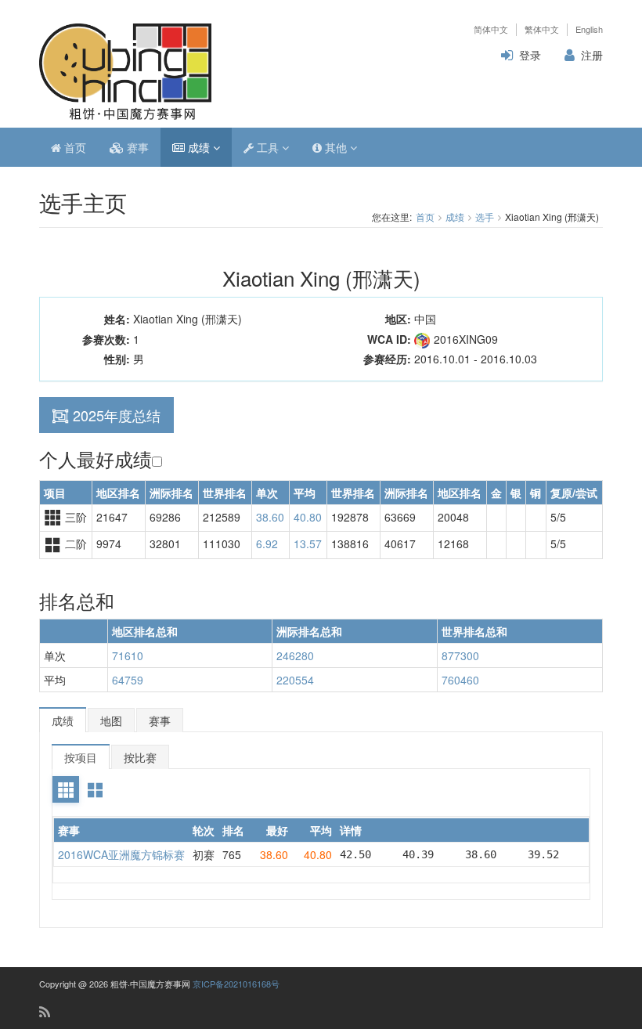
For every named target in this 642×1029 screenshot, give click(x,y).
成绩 (199, 147)
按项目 (80, 757)
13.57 (308, 543)
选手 (484, 216)
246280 (295, 655)
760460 (460, 680)
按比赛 (140, 757)
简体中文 (491, 29)
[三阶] (65, 789)
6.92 (267, 543)
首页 (73, 147)
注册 (592, 55)
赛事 (136, 147)
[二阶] (94, 789)
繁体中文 (542, 29)
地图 (111, 720)
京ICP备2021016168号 (236, 983)
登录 (530, 55)
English (589, 29)
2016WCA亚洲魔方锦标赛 (121, 854)
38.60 (270, 517)
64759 (127, 680)
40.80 (308, 517)
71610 (127, 655)
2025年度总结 (116, 415)
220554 (295, 680)
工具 (268, 147)
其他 (336, 147)
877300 (460, 655)
